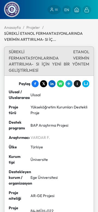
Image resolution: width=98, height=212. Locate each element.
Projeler (33, 27)
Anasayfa (12, 27)
